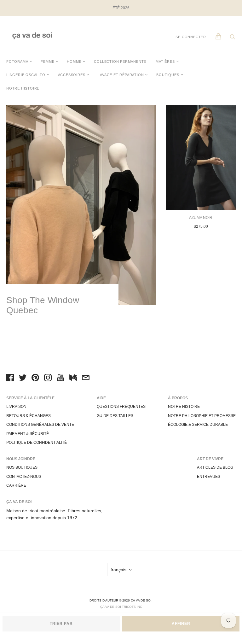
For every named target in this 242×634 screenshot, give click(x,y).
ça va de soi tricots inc (121, 606)
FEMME (47, 61)
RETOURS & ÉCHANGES (28, 416)
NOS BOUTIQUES (21, 467)
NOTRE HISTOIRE (22, 88)
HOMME (74, 61)
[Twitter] (22, 378)
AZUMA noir (200, 217)
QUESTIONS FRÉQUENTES (121, 406)
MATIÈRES (165, 61)
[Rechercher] (232, 38)
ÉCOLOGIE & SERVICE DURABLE (198, 424)
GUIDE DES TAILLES (115, 416)
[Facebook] (10, 378)
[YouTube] (60, 378)
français (118, 569)
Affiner (181, 623)
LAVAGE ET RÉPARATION (121, 75)
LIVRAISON (16, 406)
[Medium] (73, 378)
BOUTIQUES (167, 75)
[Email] (85, 378)
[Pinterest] (35, 378)
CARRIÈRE (16, 485)
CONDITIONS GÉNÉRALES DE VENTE (40, 424)
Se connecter (191, 37)
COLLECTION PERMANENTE (120, 61)
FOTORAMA (17, 61)
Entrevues (208, 476)
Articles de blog (215, 467)
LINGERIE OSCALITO (25, 75)
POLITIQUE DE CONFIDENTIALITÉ (36, 442)
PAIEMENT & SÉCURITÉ (27, 433)
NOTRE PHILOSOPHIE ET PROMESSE (202, 416)
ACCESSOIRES (71, 75)
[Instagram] (48, 378)
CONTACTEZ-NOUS (23, 476)
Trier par (61, 623)
